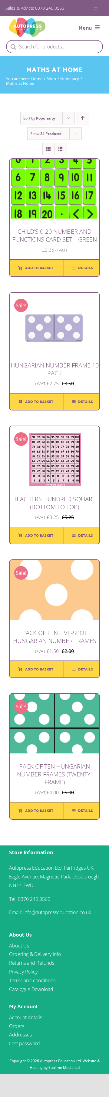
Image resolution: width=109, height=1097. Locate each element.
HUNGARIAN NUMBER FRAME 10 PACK (55, 369)
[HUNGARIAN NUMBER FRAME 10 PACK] (54, 297)
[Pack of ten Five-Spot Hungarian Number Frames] (54, 564)
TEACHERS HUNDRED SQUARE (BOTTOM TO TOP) (55, 503)
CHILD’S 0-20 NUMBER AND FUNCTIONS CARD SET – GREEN (54, 235)
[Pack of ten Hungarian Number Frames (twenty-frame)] (54, 698)
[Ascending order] (83, 118)
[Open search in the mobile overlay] (54, 46)
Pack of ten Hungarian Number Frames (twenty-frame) (54, 774)
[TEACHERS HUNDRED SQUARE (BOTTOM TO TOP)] (54, 430)
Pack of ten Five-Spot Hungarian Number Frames (54, 637)
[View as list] (61, 149)
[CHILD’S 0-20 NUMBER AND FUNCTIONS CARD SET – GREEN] (54, 163)
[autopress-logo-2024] (27, 20)
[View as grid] (48, 149)
